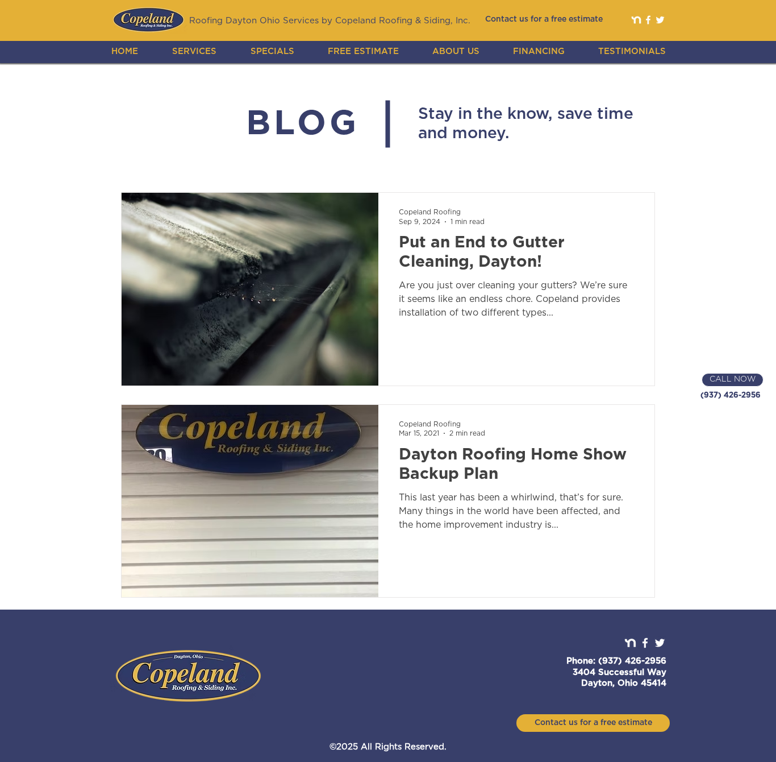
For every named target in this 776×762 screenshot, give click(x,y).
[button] (194, 51)
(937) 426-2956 (730, 395)
